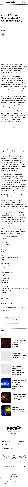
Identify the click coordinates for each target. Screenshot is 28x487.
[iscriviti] (24, 466)
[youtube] (14, 457)
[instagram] (8, 457)
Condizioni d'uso (10, 481)
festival (7, 298)
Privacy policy (18, 481)
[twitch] (20, 457)
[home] (10, 2)
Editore (13, 475)
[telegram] (25, 457)
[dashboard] (26, 2)
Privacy (1, 480)
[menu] (2, 2)
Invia (12, 322)
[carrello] (21, 2)
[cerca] (23, 2)
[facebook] (3, 457)
